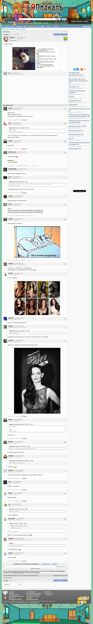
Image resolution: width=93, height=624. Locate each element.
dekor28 (10, 553)
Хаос (24, 26)
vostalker (10, 340)
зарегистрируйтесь (18, 572)
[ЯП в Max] (85, 69)
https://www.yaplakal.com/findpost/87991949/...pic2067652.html (25, 210)
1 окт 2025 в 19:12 (16, 504)
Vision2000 (72, 146)
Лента (12, 26)
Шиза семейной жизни (75, 75)
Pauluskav (12, 37)
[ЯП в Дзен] (79, 69)
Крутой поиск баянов (24, 21)
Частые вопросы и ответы (16, 596)
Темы (57, 19)
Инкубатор (31, 26)
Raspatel (10, 538)
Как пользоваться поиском (33, 593)
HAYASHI (10, 318)
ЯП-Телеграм (45, 564)
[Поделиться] (64, 32)
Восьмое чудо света (74, 130)
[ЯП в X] (83, 69)
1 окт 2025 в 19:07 (18, 492)
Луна (70, 138)
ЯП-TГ (48, 26)
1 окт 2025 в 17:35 (18, 419)
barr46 (10, 140)
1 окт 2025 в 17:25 (18, 108)
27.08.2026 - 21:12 (15, 73)
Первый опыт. (72, 86)
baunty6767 (73, 84)
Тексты (76, 98)
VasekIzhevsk (12, 152)
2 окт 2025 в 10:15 (19, 552)
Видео (79, 84)
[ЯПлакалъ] (10, 21)
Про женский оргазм (74, 134)
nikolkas (10, 263)
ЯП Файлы (41, 26)
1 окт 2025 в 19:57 (20, 518)
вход (86, 21)
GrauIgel (10, 196)
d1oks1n (10, 218)
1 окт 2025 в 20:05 (19, 538)
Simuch (10, 108)
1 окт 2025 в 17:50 (19, 455)
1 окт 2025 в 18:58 (17, 481)
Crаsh (71, 98)
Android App (49, 593)
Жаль (70, 96)
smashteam (72, 118)
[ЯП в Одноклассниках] (81, 69)
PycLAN (10, 273)
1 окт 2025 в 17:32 (19, 326)
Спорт (75, 128)
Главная (6, 29)
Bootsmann (72, 76)
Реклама (45, 23)
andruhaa (11, 455)
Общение (18, 26)
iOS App (48, 591)
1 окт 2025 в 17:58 (19, 470)
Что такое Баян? (30, 591)
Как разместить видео (32, 596)
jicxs (71, 128)
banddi (71, 94)
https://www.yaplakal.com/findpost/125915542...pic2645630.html (25, 212)
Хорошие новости (73, 100)
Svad (9, 177)
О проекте (12, 591)
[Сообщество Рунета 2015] (83, 600)
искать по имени (35, 568)
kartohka (72, 124)
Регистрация (76, 21)
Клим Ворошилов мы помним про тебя (79, 108)
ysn (9, 504)
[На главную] (3, 26)
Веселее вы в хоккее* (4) (76, 126)
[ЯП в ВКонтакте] (77, 69)
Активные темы (27, 23)
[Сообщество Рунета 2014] (87, 600)
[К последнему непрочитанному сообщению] (18, 34)
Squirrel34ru (73, 132)
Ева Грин (6, 32)
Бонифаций (72, 104)
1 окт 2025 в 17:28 (22, 168)
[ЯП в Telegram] (74, 69)
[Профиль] (6, 38)
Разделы (7, 26)
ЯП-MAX (55, 26)
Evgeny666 (11, 518)
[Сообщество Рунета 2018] (79, 600)
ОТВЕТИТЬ (56, 34)
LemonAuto (72, 88)
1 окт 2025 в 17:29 (18, 204)
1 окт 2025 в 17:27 (16, 123)
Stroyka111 (72, 136)
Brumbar (10, 441)
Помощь (35, 23)
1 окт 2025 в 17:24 (21, 37)
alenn (71, 112)
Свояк (10, 204)
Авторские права (14, 594)
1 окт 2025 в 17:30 (19, 263)
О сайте (21, 23)
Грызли (10, 493)
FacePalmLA (73, 102)
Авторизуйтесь (60, 571)
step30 (71, 140)
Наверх (89, 621)
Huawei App (49, 594)
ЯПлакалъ (24, 119)
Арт (36, 26)
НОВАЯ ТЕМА (63, 34)
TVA (9, 123)
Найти (64, 19)
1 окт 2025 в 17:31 (19, 317)
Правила (40, 23)
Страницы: (6, 34)
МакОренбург (73, 106)
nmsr (9, 481)
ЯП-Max (54, 564)
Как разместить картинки (33, 594)
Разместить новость (32, 599)
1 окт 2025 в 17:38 (19, 441)
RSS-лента (12, 597)
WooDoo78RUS (12, 169)
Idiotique (10, 470)
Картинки (22, 29)
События (77, 94)
